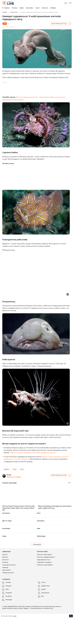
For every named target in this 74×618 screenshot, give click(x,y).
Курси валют (6, 570)
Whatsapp (8, 600)
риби (22, 469)
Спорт (37, 8)
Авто (38, 513)
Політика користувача (44, 554)
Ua (65, 3)
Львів (4, 536)
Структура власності (9, 565)
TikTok (43, 582)
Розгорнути (37, 544)
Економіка (29, 8)
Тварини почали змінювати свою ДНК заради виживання (32, 452)
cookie (14, 616)
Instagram (8, 593)
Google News (45, 586)
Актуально (6, 513)
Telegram (8, 586)
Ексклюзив (6, 528)
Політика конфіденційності (46, 557)
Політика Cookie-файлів (45, 565)
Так (71, 616)
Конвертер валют (8, 573)
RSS (42, 596)
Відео (54, 8)
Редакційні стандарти (44, 562)
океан (14, 469)
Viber (7, 589)
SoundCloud (45, 593)
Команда (5, 567)
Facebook (8, 596)
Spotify (43, 589)
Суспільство (14, 12)
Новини (14, 8)
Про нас (5, 554)
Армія (22, 8)
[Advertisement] (37, 88)
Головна (4, 12)
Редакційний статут (43, 560)
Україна (6, 8)
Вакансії (5, 557)
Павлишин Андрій (14, 477)
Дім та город (6, 521)
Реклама (5, 562)
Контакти (5, 560)
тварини (6, 469)
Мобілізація (41, 536)
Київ (38, 528)
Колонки (45, 8)
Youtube (8, 582)
